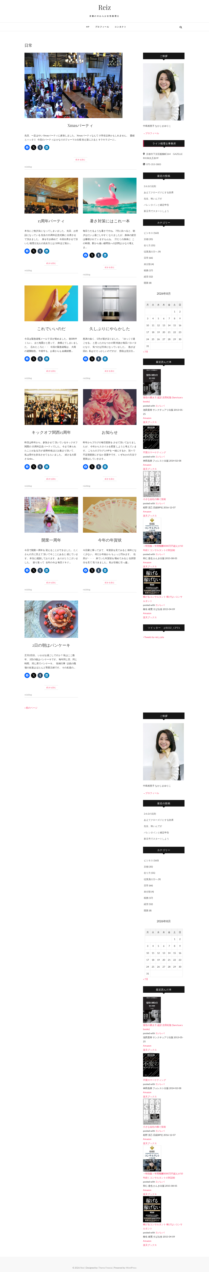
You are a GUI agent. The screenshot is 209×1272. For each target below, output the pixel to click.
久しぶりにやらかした (109, 328)
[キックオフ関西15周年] (51, 407)
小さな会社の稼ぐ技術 (154, 499)
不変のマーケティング (154, 452)
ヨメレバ (160, 405)
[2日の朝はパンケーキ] (51, 619)
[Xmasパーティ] (80, 85)
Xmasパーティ (80, 125)
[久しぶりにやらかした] (110, 303)
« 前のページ (30, 707)
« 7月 (145, 351)
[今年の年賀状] (110, 515)
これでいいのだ (51, 328)
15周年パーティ (51, 220)
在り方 (147, 245)
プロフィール (102, 27)
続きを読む (80, 159)
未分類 (147, 264)
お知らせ (110, 432)
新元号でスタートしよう (156, 211)
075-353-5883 (153, 164)
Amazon (147, 418)
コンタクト (120, 27)
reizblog (28, 166)
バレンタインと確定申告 (156, 204)
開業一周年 (51, 539)
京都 (146, 239)
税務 (146, 270)
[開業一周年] (51, 515)
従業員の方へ (151, 251)
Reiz (104, 7)
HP (88, 27)
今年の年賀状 (110, 539)
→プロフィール (151, 133)
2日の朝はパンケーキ (51, 645)
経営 (146, 276)
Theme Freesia (105, 1267)
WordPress (131, 1267)
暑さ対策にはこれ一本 (110, 220)
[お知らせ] (110, 407)
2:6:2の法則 (150, 186)
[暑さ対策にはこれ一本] (110, 196)
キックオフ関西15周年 (51, 432)
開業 (146, 282)
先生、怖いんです (153, 198)
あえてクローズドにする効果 (159, 192)
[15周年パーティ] (51, 196)
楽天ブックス (150, 422)
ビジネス (148, 233)
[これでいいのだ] (51, 303)
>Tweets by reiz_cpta (153, 637)
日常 (146, 257)
